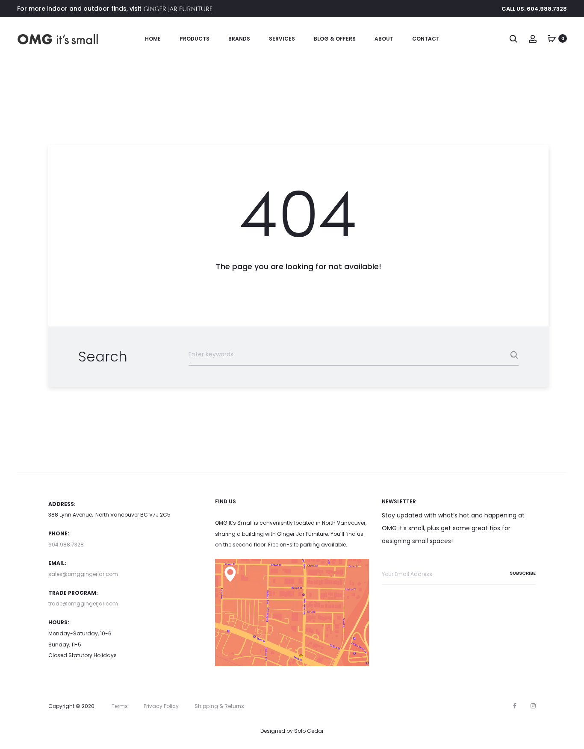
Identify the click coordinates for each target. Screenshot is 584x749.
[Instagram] (533, 706)
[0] (552, 38)
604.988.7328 (66, 544)
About (384, 38)
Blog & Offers (335, 38)
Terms (120, 706)
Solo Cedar (309, 730)
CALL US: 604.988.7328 (534, 9)
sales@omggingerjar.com (83, 574)
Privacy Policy (161, 706)
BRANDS (239, 38)
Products (194, 38)
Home (153, 38)
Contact (425, 38)
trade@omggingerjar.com (83, 603)
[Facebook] (514, 706)
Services (282, 38)
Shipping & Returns (219, 706)
